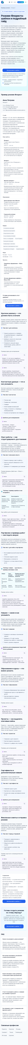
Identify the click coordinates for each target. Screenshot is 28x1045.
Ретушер (18, 1029)
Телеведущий (18, 1032)
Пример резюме (6, 877)
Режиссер (11, 1029)
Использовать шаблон (13, 305)
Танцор (11, 1032)
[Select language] (9, 2)
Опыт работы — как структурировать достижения (12, 884)
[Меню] (25, 2)
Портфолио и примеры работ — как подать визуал (13, 887)
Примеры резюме (5, 7)
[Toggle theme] (12, 2)
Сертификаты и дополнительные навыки (12, 895)
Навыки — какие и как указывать (10, 890)
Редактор (4, 1029)
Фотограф (4, 1035)
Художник (11, 1035)
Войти (15, 2)
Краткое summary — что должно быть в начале (14, 879)
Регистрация (20, 2)
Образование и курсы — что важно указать (13, 891)
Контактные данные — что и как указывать (13, 881)
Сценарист (4, 1032)
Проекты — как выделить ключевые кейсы (13, 893)
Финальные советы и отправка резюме (12, 897)
